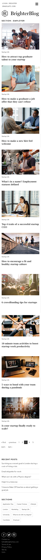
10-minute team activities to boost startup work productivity (20, 345)
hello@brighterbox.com (10, 542)
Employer (16, 520)
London (5, 509)
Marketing (14, 509)
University (6, 515)
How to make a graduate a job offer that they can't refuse (18, 100)
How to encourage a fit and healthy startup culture (16, 263)
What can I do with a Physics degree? (16, 476)
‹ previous (12, 442)
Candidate (6, 520)
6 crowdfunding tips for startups (19, 302)
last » (10, 447)
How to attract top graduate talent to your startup (17, 58)
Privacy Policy (7, 547)
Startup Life (5, 52)
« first (3, 442)
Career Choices (22, 504)
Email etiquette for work (11, 471)
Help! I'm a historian (9, 482)
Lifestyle (33, 504)
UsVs (3, 552)
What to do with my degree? (22, 515)
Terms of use (6, 544)
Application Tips (8, 504)
